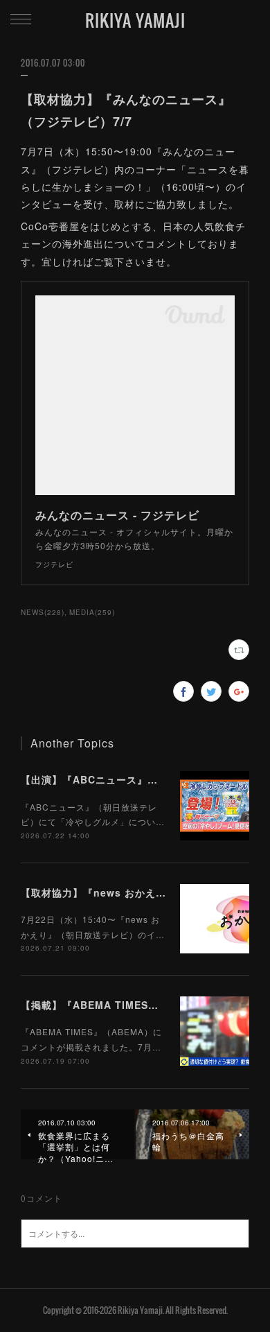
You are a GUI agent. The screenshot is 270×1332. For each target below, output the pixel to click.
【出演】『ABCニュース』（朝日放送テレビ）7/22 (142, 779)
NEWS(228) (42, 612)
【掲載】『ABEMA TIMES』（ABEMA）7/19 (130, 1005)
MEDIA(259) (92, 612)
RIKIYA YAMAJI (135, 20)
